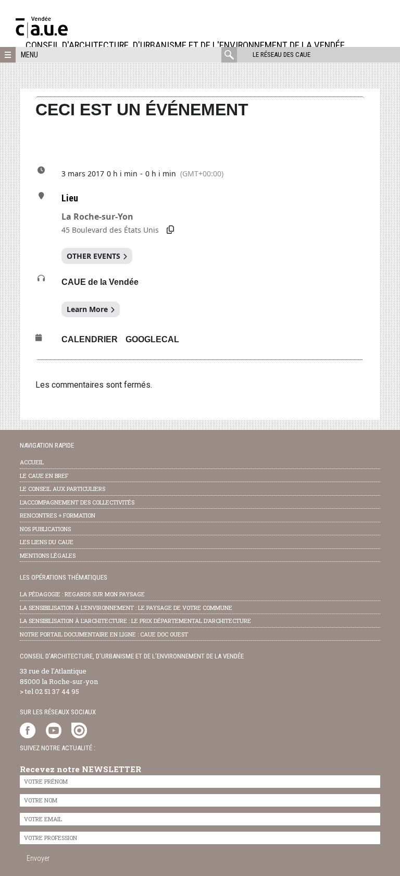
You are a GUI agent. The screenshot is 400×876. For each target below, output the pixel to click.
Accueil (32, 462)
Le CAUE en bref (44, 475)
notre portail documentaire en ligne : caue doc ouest (104, 634)
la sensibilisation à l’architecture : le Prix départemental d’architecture (135, 621)
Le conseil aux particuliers (62, 489)
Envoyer (38, 858)
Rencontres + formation (57, 515)
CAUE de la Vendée (100, 282)
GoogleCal (152, 339)
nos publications (45, 529)
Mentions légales (48, 555)
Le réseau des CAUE (281, 54)
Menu (29, 55)
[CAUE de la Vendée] (42, 35)
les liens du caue (46, 542)
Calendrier (89, 339)
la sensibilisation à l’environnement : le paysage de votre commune (126, 607)
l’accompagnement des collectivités (77, 502)
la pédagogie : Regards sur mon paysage (82, 594)
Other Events (93, 256)
